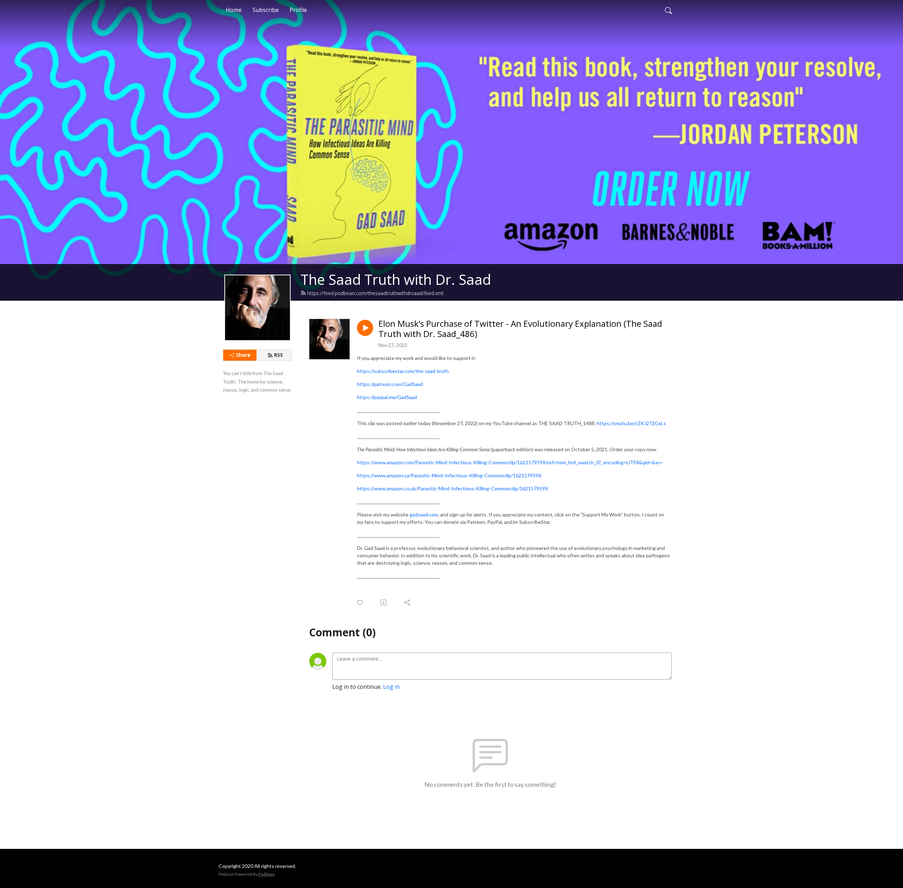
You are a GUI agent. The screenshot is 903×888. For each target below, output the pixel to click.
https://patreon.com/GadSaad (390, 384)
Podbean (266, 874)
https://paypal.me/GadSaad (387, 397)
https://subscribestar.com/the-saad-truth (403, 371)
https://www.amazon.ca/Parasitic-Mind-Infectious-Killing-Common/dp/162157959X (449, 475)
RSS (278, 354)
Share (243, 354)
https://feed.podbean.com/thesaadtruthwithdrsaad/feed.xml (375, 293)
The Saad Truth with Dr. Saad (396, 279)
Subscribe (266, 10)
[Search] (668, 10)
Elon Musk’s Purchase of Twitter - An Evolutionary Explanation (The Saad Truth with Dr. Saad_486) (520, 329)
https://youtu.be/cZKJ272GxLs (631, 423)
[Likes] (360, 602)
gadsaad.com (424, 515)
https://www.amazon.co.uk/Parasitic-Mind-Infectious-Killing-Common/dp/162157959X (452, 488)
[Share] (408, 602)
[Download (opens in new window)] (384, 602)
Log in (391, 687)
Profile (298, 10)
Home (234, 10)
